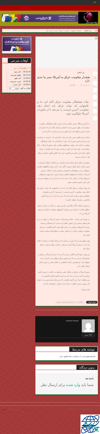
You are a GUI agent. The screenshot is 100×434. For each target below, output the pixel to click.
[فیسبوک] (94, 97)
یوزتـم (4, 409)
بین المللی (87, 30)
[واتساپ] (94, 111)
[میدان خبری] (88, 18)
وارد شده (73, 385)
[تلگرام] (94, 104)
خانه (96, 30)
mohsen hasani (72, 321)
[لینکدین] (94, 118)
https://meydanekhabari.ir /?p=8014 (70, 302)
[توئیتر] (94, 90)
